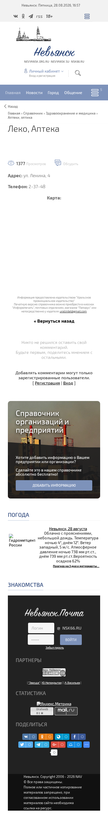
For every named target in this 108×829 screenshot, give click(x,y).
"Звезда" (34, 682)
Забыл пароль (55, 647)
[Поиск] (78, 73)
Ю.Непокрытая (52, 682)
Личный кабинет (44, 71)
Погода (18, 514)
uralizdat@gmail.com (73, 311)
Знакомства (25, 584)
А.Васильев (72, 682)
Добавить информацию (54, 485)
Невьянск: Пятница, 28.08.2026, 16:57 (50, 5)
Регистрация (47, 382)
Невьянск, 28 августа (68, 528)
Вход (68, 382)
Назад (13, 106)
